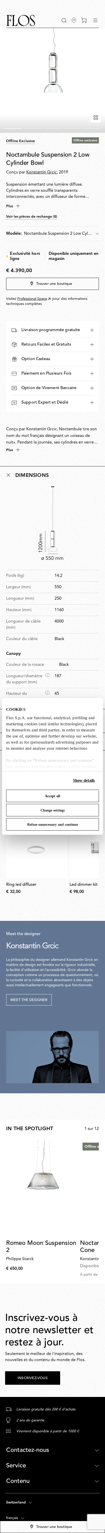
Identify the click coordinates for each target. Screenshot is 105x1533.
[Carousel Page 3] (52, 128)
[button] (64, 20)
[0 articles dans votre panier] (84, 20)
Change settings (53, 810)
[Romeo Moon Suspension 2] (42, 1188)
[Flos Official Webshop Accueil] (20, 20)
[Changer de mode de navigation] (95, 20)
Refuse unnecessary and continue (52, 825)
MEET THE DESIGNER (28, 1000)
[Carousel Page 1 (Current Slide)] (13, 128)
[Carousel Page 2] (33, 128)
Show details (84, 780)
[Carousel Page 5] (92, 128)
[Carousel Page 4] (72, 128)
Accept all (52, 796)
